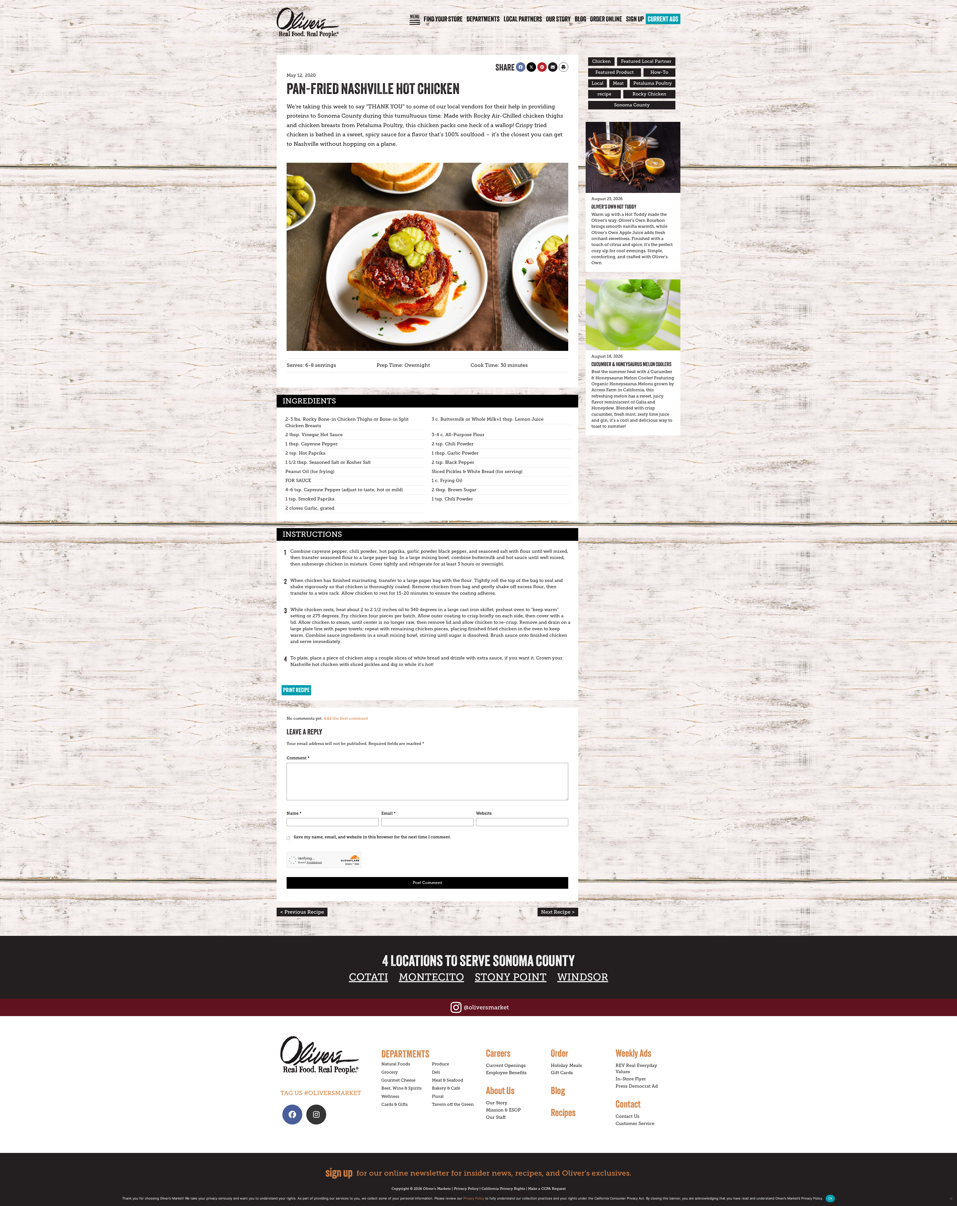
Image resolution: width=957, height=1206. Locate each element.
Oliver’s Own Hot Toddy (613, 206)
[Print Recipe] (563, 67)
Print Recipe (296, 690)
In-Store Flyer (631, 1078)
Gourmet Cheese (398, 1080)
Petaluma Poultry (652, 83)
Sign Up (635, 19)
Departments (483, 19)
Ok (830, 1198)
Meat (618, 83)
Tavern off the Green (453, 1104)
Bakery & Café (446, 1088)
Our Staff (496, 1117)
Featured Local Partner (646, 61)
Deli (436, 1072)
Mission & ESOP (503, 1110)
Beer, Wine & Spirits (401, 1088)
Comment (298, 758)
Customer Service (635, 1123)
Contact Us (627, 1116)
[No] (950, 1198)
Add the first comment (345, 718)
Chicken (601, 61)
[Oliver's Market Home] (327, 1055)
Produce (440, 1064)
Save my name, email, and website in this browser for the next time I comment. (372, 837)
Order (559, 1053)
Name (294, 813)
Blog (580, 19)
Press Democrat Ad (637, 1086)
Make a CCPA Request (547, 1189)
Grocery (389, 1072)
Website (484, 813)
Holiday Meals (566, 1065)
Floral (438, 1096)
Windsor (582, 977)
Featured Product (614, 72)
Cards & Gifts (394, 1104)
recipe (604, 93)
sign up (339, 1172)
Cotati (368, 977)
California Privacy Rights (503, 1189)
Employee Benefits (506, 1072)
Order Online (606, 19)
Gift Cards (562, 1072)
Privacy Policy (466, 1189)
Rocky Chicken (649, 93)
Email (388, 813)
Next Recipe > (558, 912)
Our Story (558, 19)
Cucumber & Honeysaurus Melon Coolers (631, 364)
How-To (659, 72)
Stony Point (511, 977)
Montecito (431, 977)
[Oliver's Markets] (308, 22)
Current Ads (663, 19)
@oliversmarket (486, 1007)
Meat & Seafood (447, 1080)
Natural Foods (395, 1064)
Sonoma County (632, 104)
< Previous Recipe (302, 912)
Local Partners (523, 19)
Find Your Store (443, 19)
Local (597, 83)
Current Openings (506, 1065)
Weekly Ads (633, 1053)
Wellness (390, 1096)
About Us (500, 1090)
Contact (628, 1104)
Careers (498, 1053)
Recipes (563, 1112)
